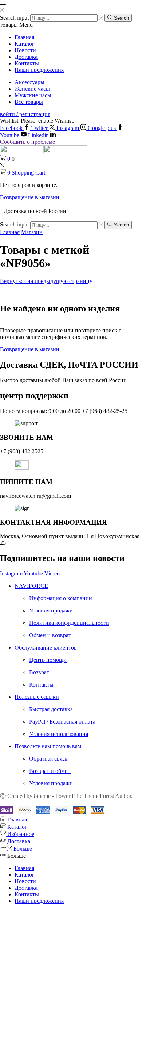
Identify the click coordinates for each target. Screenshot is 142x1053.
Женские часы (32, 89)
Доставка (26, 57)
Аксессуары (29, 82)
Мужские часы (33, 95)
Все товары (29, 102)
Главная (24, 37)
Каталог (25, 44)
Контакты (27, 63)
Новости (25, 50)
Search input (14, 18)
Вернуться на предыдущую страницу (46, 281)
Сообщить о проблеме (27, 142)
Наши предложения (39, 70)
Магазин (32, 232)
